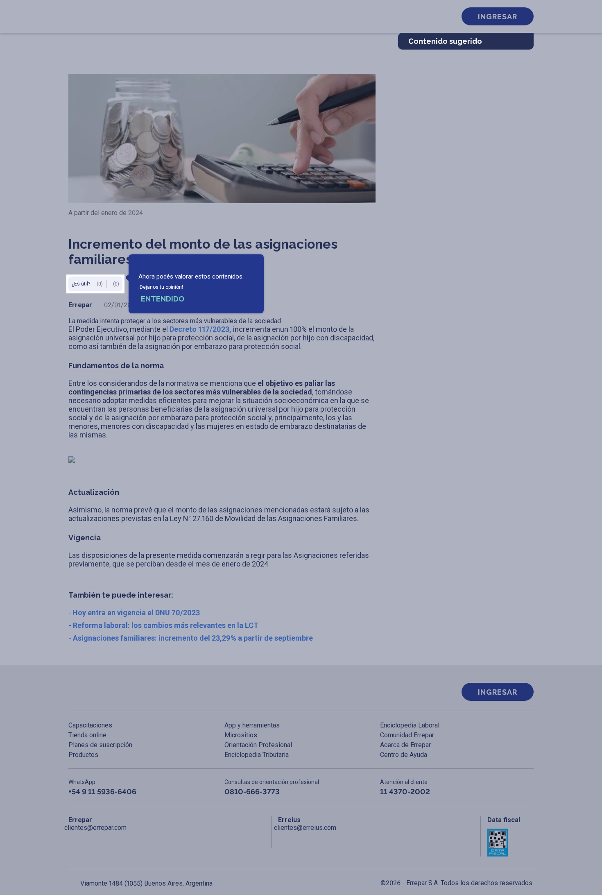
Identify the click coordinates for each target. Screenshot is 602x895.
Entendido (162, 299)
